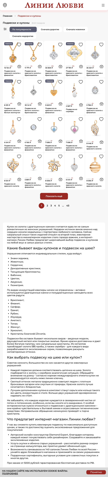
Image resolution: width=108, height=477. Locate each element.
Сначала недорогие (22, 36)
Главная (7, 16)
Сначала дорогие (50, 29)
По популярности (21, 29)
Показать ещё (54, 196)
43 (67, 205)
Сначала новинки (75, 29)
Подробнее (10, 473)
